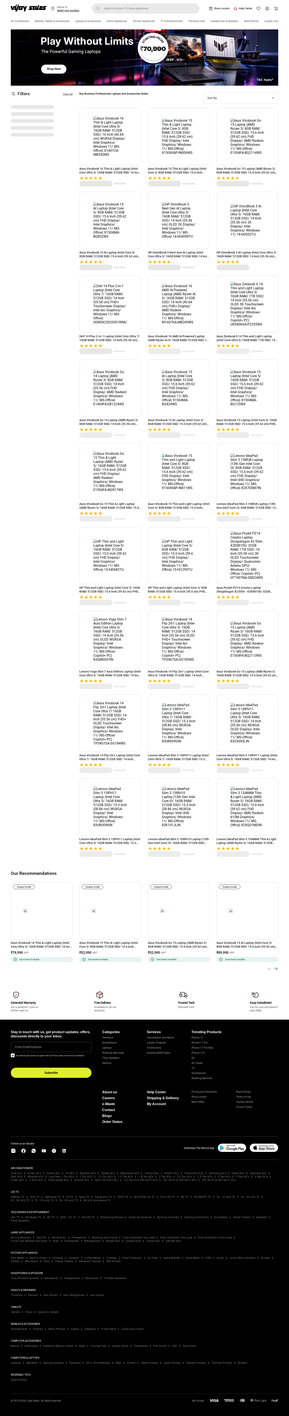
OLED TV (123, 1196)
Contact (108, 1110)
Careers (108, 1098)
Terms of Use (243, 1096)
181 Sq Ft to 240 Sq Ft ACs (180, 1180)
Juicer (220, 1257)
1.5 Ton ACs (125, 1176)
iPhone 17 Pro (199, 1042)
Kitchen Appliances (144, 21)
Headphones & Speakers (224, 21)
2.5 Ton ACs (204, 1176)
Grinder (265, 1257)
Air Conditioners (20, 21)
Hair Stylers (51, 1295)
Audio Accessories (140, 1217)
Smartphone (109, 1042)
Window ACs (35, 1176)
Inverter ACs (81, 1180)
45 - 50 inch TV (20, 1200)
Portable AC (79, 1237)
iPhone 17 (197, 1037)
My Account (156, 1104)
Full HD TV (88, 1217)
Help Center (245, 8)
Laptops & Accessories (88, 21)
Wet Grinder (113, 1261)
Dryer (56, 1241)
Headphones (72, 1278)
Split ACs (16, 1176)
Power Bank (108, 1329)
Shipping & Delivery (163, 1098)
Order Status (112, 1122)
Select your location (68, 10)
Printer (131, 1362)
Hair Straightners (74, 1295)
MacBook (32, 1362)
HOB (208, 1257)
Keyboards (31, 1345)
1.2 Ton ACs (105, 1176)
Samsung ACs (218, 1173)
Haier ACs (238, 1173)
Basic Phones (56, 1329)
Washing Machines (113, 1052)
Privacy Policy (244, 1107)
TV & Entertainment (172, 21)
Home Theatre (242, 1217)
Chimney (57, 1257)
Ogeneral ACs (258, 1173)
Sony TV (84, 1196)
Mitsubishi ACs (130, 1173)
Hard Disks (189, 1345)
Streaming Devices (112, 1217)
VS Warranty (154, 1047)
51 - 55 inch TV (44, 1200)
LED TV (15, 1217)
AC (193, 1057)
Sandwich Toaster (90, 1261)
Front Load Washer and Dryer (29, 1241)
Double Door (133, 1241)
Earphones (92, 1278)
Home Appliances (117, 21)
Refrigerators (92, 1241)
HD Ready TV (33, 1217)
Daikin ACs (53, 1173)
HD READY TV (202, 1196)
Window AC (59, 1237)
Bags (82, 1345)
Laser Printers (172, 1362)
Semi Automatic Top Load (176, 1237)
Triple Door (153, 1241)
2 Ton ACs (165, 1176)
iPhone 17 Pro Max (202, 1047)
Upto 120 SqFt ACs (106, 1180)
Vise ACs (16, 1173)
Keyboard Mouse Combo (58, 1345)
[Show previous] (269, 968)
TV (193, 1068)
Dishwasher (72, 1241)
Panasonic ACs (194, 1173)
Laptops (106, 1047)
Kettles (15, 1261)
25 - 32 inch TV (226, 1196)
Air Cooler (197, 1063)
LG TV (70, 1196)
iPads (29, 1312)
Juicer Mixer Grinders (242, 1257)
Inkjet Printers (149, 1362)
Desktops (75, 1362)
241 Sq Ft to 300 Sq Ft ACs (219, 1180)
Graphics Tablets (48, 1312)
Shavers (33, 1295)
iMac (119, 1362)
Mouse (15, 1345)
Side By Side (173, 1241)
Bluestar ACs (88, 1173)
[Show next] (275, 968)
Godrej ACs (108, 1173)
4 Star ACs (17, 1180)
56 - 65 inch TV (68, 1200)
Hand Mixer (193, 1257)
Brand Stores (251, 21)
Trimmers (17, 1295)
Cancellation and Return (160, 1037)
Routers (242, 1362)
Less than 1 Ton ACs (61, 1176)
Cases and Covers (132, 1329)
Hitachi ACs (171, 1173)
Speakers (261, 1217)
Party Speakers (110, 1057)
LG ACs (70, 1173)
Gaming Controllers (196, 1217)
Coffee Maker (93, 1257)
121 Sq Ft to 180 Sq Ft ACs (140, 1180)
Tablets (15, 1312)
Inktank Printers (196, 1362)
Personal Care (197, 21)
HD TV (185, 1196)
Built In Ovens (38, 1257)
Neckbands (52, 1278)
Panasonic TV (103, 1196)
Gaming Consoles (168, 1217)
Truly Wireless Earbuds (25, 1278)
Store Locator (222, 8)
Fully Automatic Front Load (215, 1237)
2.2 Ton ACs (184, 1176)
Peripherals (141, 1345)
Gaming (106, 1063)
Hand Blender (171, 1257)
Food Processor (132, 1257)
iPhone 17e (197, 1052)
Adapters (90, 1329)
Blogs (107, 1116)
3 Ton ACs (224, 1176)
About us (109, 1092)
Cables (75, 1329)
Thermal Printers (222, 1362)
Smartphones (19, 1329)
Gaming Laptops (53, 1362)
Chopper (74, 1257)
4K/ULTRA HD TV (144, 1196)
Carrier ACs (152, 1173)
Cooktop (111, 1257)
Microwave (31, 1261)
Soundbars (221, 1217)
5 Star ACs (36, 1180)
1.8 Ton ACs (146, 1176)
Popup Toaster (64, 1261)
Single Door (113, 1241)
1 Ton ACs (86, 1176)
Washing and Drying (104, 1237)
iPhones (38, 1329)
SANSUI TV (18, 1196)
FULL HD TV (167, 1196)
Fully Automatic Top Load (139, 1237)
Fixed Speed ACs (58, 1180)
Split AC (41, 1237)
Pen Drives (160, 1345)
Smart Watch (19, 1379)
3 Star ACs (261, 1176)
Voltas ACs (34, 1173)
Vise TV (35, 1196)
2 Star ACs (242, 1176)
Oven (47, 1261)
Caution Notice (244, 1101)
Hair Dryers (97, 1295)
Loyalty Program (156, 1042)
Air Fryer (152, 1257)
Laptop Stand (120, 1345)
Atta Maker (17, 1257)
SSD (174, 1345)
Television (107, 1037)
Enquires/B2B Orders (158, 1052)
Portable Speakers (115, 1278)
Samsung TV (53, 1196)
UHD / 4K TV (68, 1217)
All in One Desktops (98, 1362)
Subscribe (51, 1072)
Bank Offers (198, 1101)
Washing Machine (201, 1078)
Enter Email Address (28, 1047)
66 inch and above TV (97, 1200)
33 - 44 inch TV (250, 1196)
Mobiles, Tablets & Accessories (52, 21)
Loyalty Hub (271, 21)
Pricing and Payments (204, 1091)
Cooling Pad (98, 1345)
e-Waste (108, 1104)
